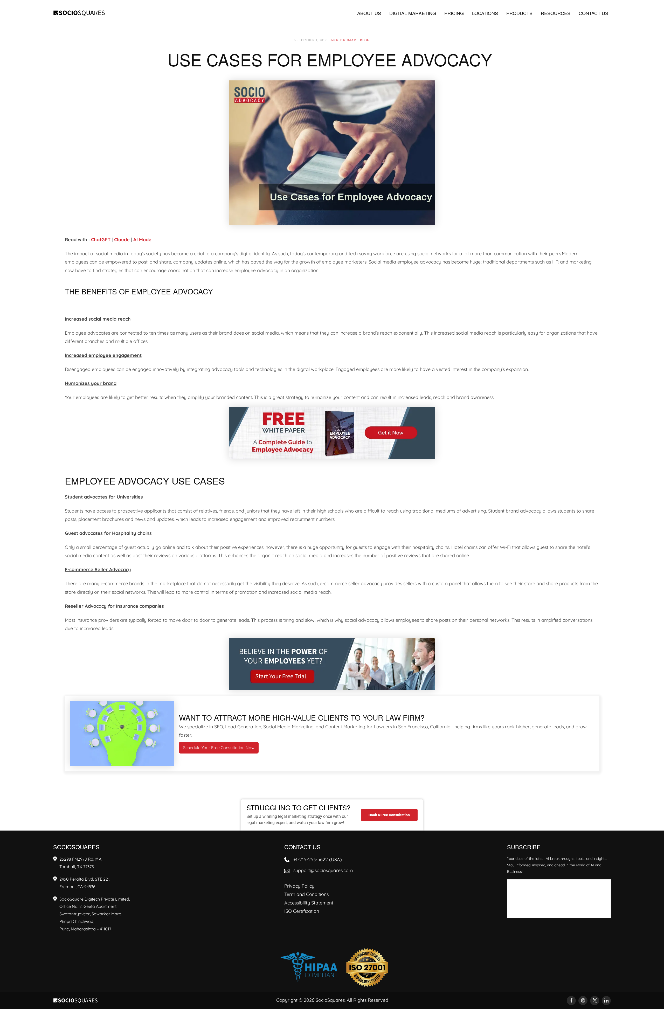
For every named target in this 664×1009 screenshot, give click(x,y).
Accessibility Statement (308, 903)
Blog (365, 40)
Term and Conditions (306, 894)
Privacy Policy (299, 886)
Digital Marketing (412, 13)
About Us (369, 13)
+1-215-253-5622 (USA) (317, 859)
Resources (555, 13)
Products (519, 13)
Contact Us (593, 13)
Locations (485, 13)
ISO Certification (301, 911)
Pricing (454, 13)
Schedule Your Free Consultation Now (218, 747)
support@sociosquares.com (323, 870)
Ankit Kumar (343, 40)
